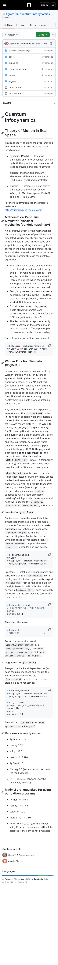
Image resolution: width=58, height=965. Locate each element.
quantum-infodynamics (35, 14)
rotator (12, 75)
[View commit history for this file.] (51, 43)
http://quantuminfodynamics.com (23, 209)
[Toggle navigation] (4, 4)
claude (27, 43)
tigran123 (12, 14)
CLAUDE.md (15, 87)
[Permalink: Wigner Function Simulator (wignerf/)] (3, 363)
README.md (15, 93)
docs (11, 56)
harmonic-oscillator (18, 69)
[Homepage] (29, 4)
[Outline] (54, 102)
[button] (50, 345)
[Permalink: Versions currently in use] (3, 733)
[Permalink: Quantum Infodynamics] (3, 117)
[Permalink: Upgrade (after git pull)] (3, 662)
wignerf (12, 81)
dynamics (13, 63)
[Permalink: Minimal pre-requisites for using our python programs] (3, 792)
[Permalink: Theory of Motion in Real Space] (3, 133)
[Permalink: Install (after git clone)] (3, 512)
